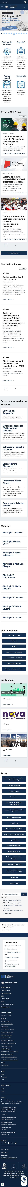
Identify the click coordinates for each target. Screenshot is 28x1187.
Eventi (2, 1091)
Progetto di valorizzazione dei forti (14, 834)
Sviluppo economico (14, 797)
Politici (2, 1001)
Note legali (4, 1130)
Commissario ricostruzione (14, 864)
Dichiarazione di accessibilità (8, 1132)
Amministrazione (5, 1021)
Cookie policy (4, 1152)
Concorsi (14, 646)
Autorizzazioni (4, 1027)
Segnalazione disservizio (7, 1119)
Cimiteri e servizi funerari (7, 1029)
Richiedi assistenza (12, 949)
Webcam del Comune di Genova (14, 669)
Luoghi (2, 1088)
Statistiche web (5, 1135)
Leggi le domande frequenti (14, 946)
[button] (23, 116)
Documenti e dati (5, 1007)
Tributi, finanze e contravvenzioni (9, 1060)
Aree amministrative (6, 993)
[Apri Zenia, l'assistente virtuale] (24, 1181)
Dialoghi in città (14, 883)
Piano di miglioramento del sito (9, 1158)
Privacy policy (4, 1155)
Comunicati (4, 1077)
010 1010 (12, 1111)
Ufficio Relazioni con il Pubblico (9, 1107)
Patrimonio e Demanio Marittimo (9, 1051)
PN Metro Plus (14, 877)
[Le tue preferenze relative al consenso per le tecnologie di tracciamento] (2, 1184)
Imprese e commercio (6, 1046)
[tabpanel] (14, 20)
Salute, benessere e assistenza (9, 1057)
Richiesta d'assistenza (6, 1122)
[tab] (1, 33)
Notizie (3, 1080)
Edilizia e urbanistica (6, 1038)
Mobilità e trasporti (6, 1049)
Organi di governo (5, 990)
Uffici (2, 996)
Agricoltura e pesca (6, 1016)
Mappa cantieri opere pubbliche (14, 829)
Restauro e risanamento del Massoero (14, 858)
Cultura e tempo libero (6, 1035)
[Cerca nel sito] (24, 7)
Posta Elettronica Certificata (8, 1109)
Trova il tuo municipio (14, 635)
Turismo (3, 1062)
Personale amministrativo (7, 1004)
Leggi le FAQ (4, 1114)
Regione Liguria (5, 2)
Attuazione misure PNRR (14, 785)
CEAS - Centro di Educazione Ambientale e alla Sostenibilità (14, 871)
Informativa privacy (6, 1127)
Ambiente (3, 1018)
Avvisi (7, 273)
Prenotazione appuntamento (8, 1117)
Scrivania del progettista (14, 663)
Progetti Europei (14, 840)
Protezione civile (14, 791)
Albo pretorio (14, 641)
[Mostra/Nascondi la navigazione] (2, 7)
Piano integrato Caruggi (14, 817)
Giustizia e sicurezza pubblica (8, 1043)
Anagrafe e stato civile (7, 1024)
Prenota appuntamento (13, 957)
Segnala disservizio (12, 961)
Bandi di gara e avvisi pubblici (14, 652)
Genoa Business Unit (14, 851)
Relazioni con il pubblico (7, 1054)
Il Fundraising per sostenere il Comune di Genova (14, 803)
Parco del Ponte (14, 823)
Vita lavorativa (4, 1065)
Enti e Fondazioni (5, 999)
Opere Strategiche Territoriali (14, 846)
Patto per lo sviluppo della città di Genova (14, 811)
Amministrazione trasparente (8, 1125)
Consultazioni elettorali (7, 1032)
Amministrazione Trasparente (14, 658)
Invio (24, 894)
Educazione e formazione (7, 1040)
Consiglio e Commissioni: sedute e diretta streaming (14, 779)
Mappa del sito (4, 1149)
